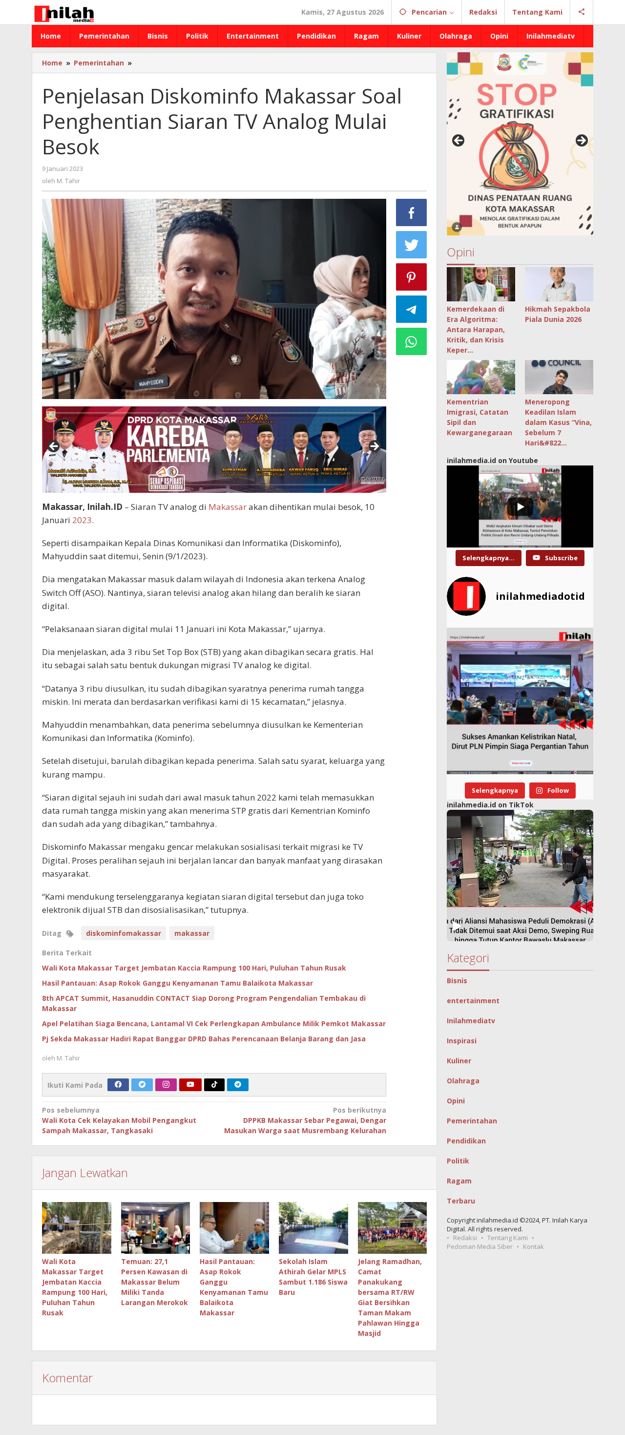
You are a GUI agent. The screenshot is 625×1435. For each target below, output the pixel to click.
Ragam (459, 1180)
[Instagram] (166, 1084)
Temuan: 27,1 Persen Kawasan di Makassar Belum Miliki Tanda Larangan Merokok (154, 1282)
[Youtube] (190, 1084)
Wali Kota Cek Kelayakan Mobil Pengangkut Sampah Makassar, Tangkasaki (119, 1120)
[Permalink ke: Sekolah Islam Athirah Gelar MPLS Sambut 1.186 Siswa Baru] (313, 1228)
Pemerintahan (472, 1120)
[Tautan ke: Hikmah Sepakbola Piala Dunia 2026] (559, 284)
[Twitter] (142, 1084)
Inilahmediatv (471, 1020)
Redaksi (465, 1237)
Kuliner (459, 1060)
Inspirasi (462, 1040)
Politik (458, 1160)
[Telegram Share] (411, 309)
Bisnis (457, 980)
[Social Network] (581, 12)
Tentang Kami (507, 1237)
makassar (191, 933)
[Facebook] (118, 1084)
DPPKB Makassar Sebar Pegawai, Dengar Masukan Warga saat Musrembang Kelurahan (305, 1120)
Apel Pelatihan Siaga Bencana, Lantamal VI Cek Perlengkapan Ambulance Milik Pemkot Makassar (214, 1023)
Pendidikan (466, 1140)
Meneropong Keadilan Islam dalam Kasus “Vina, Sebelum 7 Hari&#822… (558, 422)
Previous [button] (54, 447)
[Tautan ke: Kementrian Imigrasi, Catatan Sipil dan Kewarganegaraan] (481, 377)
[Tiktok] (214, 1084)
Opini (456, 1100)
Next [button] (374, 447)
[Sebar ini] (411, 212)
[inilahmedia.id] (64, 12)
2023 (82, 520)
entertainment (473, 1000)
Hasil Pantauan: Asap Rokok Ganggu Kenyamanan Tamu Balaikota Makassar (177, 983)
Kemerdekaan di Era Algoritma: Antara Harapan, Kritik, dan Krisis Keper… (476, 329)
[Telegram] (238, 1084)
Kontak (533, 1246)
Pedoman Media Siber (480, 1246)
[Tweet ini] (411, 244)
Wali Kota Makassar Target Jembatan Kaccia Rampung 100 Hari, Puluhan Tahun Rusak (194, 967)
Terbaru (461, 1200)
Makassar (227, 506)
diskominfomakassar (123, 933)
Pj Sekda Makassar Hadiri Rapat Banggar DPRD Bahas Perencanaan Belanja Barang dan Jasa (204, 1038)
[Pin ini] (411, 277)
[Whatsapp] (411, 341)
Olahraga (463, 1080)
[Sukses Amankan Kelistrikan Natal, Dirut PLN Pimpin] (520, 701)
